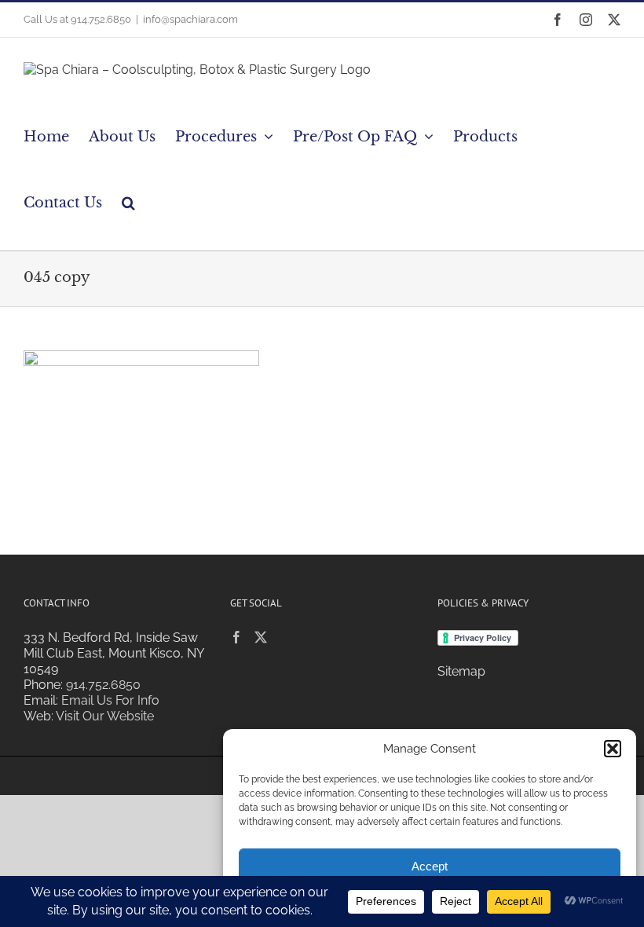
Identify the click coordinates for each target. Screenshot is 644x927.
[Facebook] (236, 637)
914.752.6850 (103, 684)
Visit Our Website (105, 716)
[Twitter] (260, 637)
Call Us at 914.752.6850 (77, 19)
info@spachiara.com (190, 19)
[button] (612, 749)
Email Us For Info (110, 700)
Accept (430, 866)
